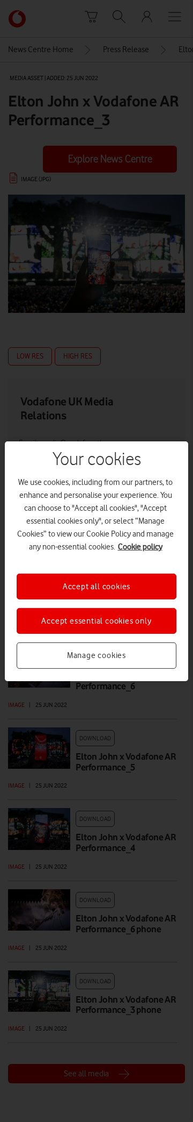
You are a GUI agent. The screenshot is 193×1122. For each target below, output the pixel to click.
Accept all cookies (96, 586)
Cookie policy (140, 546)
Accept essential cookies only (96, 621)
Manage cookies (96, 655)
